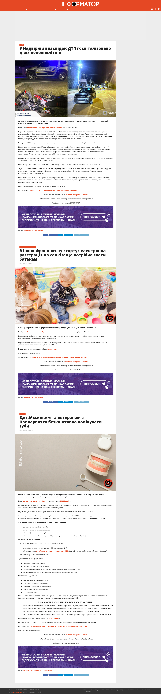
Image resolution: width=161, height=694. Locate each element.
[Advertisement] (80, 25)
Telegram (84, 195)
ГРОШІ (32, 9)
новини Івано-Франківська (33, 230)
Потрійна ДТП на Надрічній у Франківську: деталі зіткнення (54, 190)
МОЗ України (65, 501)
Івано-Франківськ (36, 670)
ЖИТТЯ (18, 9)
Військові (26, 670)
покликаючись (57, 128)
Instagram (76, 195)
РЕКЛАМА (86, 9)
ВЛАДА (25, 9)
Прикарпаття (48, 670)
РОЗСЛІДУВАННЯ (68, 9)
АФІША (78, 9)
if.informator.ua (18, 692)
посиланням (52, 349)
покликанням (54, 618)
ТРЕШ (38, 9)
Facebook (68, 195)
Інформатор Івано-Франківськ (39, 128)
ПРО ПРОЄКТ (96, 9)
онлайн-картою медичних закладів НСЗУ (52, 551)
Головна (10, 9)
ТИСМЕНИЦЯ (47, 9)
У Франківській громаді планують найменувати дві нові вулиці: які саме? (59, 357)
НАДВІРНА (57, 9)
